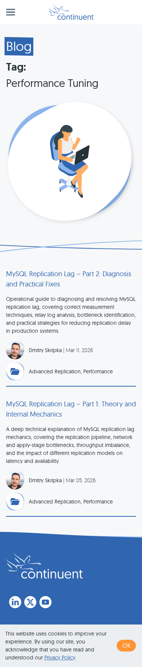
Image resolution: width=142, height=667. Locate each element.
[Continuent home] (71, 12)
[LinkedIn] (15, 602)
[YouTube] (45, 602)
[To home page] (44, 566)
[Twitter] (30, 602)
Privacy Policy (59, 657)
